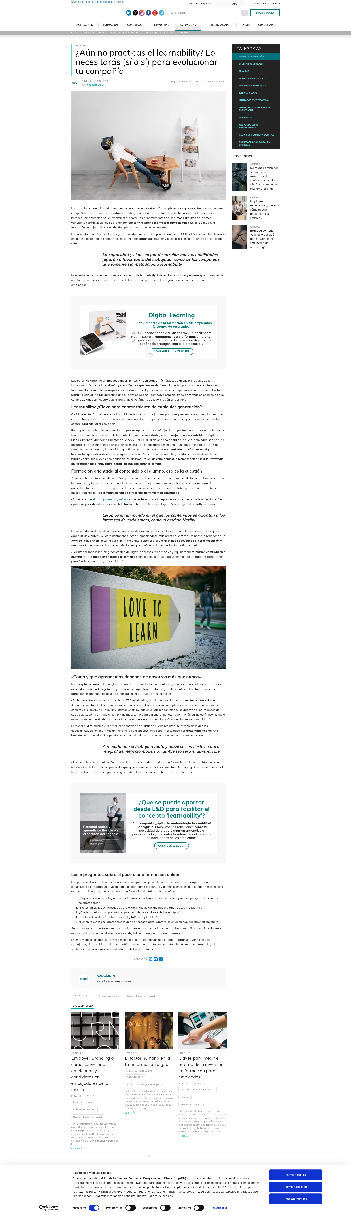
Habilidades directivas (84, 1109)
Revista (245, 24)
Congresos (134, 24)
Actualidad (188, 24)
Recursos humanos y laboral (210, 81)
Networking (160, 24)
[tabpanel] (95, 1081)
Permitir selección (295, 1187)
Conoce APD (266, 24)
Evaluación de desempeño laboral (197, 1089)
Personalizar (219, 1208)
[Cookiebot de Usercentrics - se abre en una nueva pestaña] (49, 1208)
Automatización (135, 1076)
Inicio (74, 33)
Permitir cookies (295, 1174)
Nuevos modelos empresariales (248, 126)
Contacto (275, 3)
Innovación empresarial (253, 85)
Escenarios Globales (251, 63)
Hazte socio (265, 12)
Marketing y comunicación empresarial (254, 108)
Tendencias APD (219, 24)
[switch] (130, 1208)
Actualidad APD (87, 33)
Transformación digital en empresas (145, 1084)
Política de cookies (160, 1196)
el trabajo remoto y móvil (110, 499)
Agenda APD (84, 24)
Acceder (192, 3)
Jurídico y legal (248, 93)
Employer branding (180, 81)
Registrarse (206, 3)
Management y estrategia (254, 100)
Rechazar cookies (295, 1198)
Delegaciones (260, 3)
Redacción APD (94, 84)
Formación (110, 24)
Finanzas (185, 1096)
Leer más (76, 1148)
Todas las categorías (251, 56)
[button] (149, 1156)
